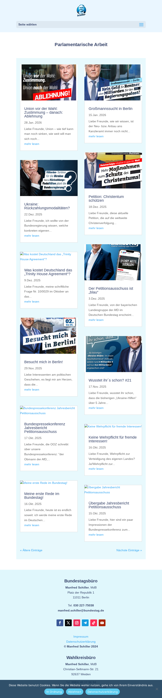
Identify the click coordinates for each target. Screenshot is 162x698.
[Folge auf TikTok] (93, 622)
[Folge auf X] (68, 622)
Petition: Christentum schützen (106, 199)
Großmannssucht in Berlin (110, 109)
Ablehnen (74, 691)
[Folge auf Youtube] (102, 622)
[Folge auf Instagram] (76, 622)
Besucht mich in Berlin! (43, 362)
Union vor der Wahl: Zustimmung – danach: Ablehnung (43, 112)
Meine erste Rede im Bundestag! (41, 496)
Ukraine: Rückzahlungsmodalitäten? (47, 206)
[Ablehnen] (157, 689)
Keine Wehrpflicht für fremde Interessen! (113, 439)
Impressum (80, 636)
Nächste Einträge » (129, 550)
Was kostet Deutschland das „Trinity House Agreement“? (48, 272)
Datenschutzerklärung (81, 641)
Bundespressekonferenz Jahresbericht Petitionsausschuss (44, 428)
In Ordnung (54, 691)
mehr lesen (31, 143)
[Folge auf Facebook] (60, 622)
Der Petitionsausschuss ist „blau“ (111, 290)
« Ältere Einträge (31, 550)
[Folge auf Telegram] (85, 622)
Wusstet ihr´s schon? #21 (110, 380)
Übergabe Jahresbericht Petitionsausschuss (109, 505)
